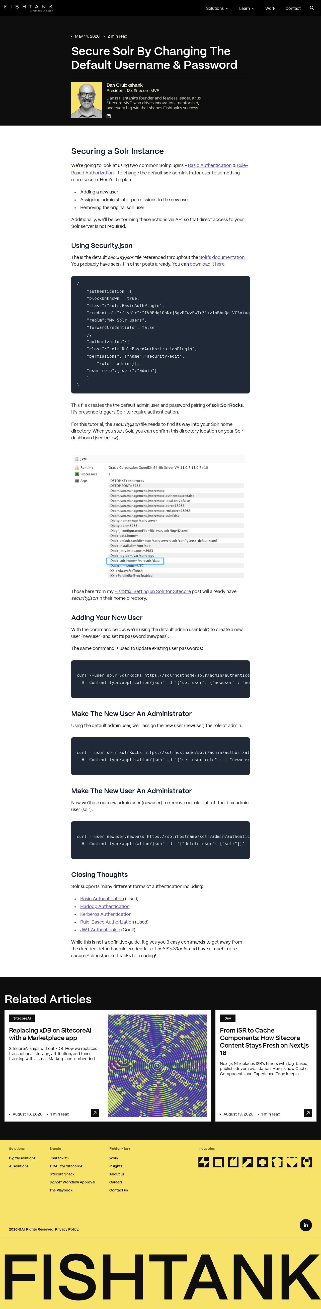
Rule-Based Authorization (107, 922)
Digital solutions (22, 1158)
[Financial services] (248, 1164)
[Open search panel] (312, 8)
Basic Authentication (209, 165)
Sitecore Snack (61, 1174)
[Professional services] (218, 1164)
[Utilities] (203, 1164)
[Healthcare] (262, 1164)
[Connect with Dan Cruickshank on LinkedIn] (109, 117)
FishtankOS (58, 1158)
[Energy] (233, 1164)
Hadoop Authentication (104, 906)
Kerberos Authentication (105, 914)
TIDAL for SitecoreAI (66, 1166)
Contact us (118, 1190)
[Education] (277, 1164)
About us (116, 1174)
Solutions (215, 9)
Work (270, 9)
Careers (115, 1182)
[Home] (29, 8)
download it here (207, 264)
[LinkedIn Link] (306, 1225)
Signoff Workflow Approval (72, 1182)
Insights (115, 1166)
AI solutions (18, 1166)
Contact (293, 9)
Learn (244, 9)
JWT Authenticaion (100, 930)
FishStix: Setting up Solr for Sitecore (153, 591)
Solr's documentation (222, 257)
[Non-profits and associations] (292, 1164)
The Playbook (60, 1190)
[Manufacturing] (306, 1164)
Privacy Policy (66, 1229)
